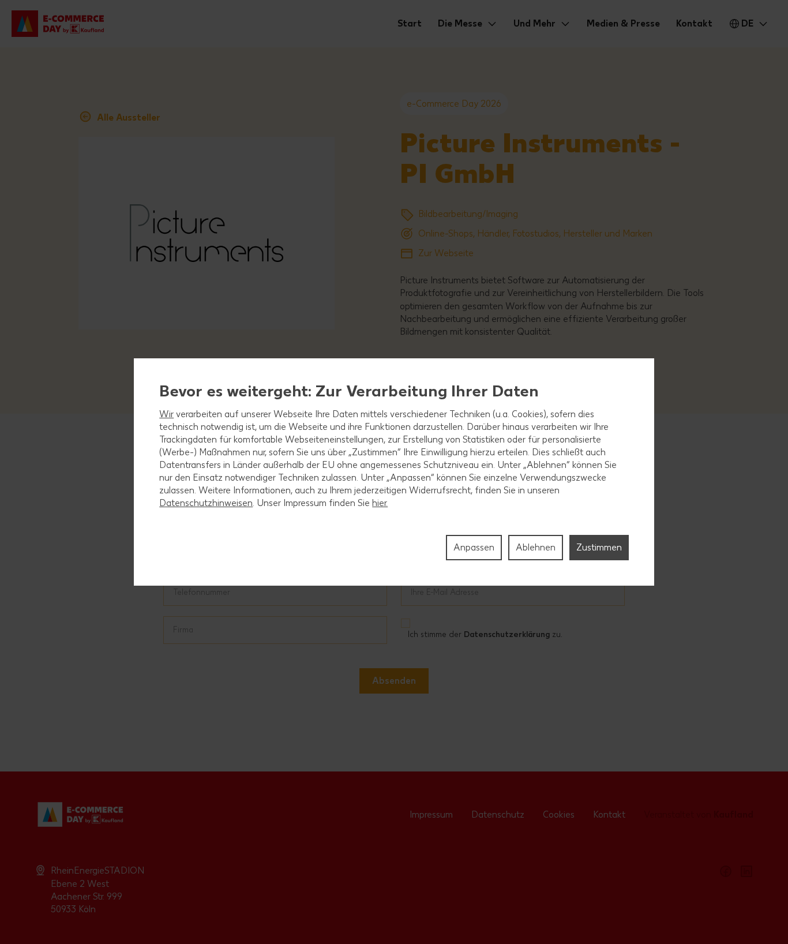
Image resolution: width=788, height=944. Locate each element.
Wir (166, 414)
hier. (380, 502)
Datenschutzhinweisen (206, 502)
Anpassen (473, 547)
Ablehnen (536, 547)
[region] (394, 472)
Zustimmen (599, 547)
